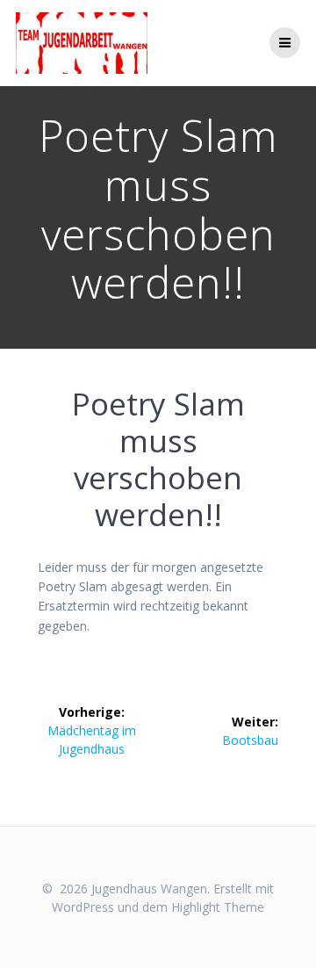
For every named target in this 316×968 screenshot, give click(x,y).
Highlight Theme (217, 907)
